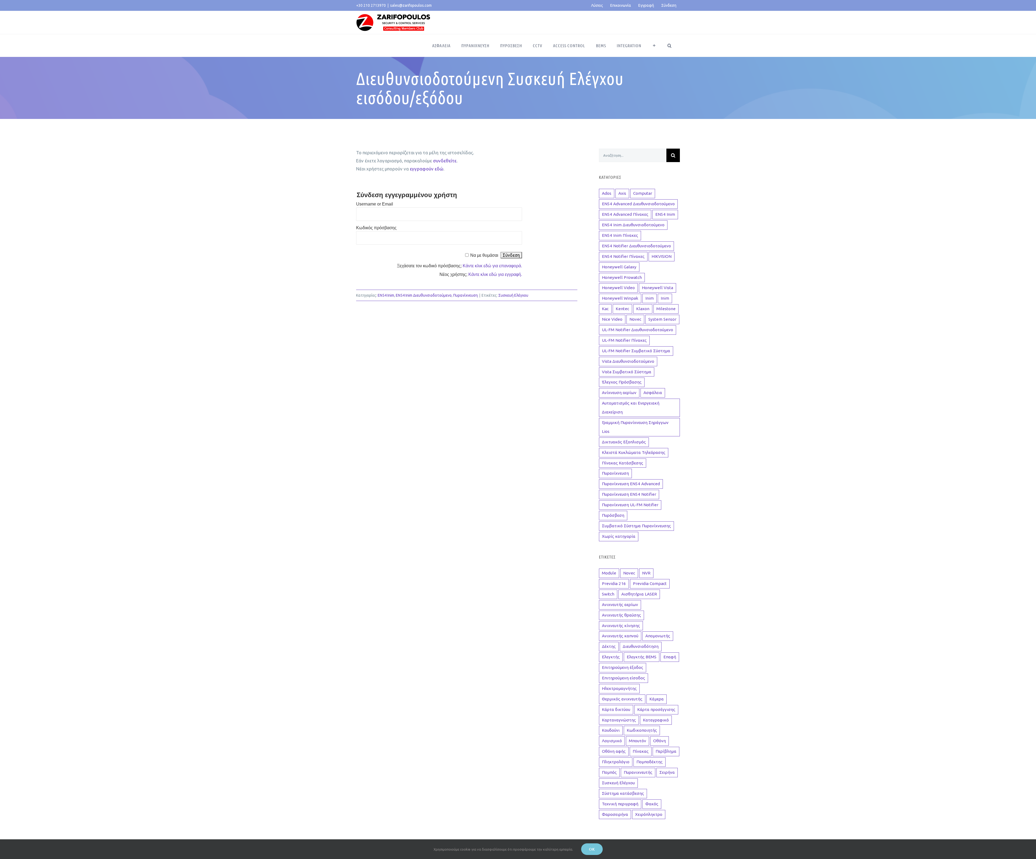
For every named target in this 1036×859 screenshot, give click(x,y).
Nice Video (612, 319)
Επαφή (669, 657)
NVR (646, 573)
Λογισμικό (612, 740)
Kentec (622, 308)
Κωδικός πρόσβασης (376, 227)
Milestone (666, 308)
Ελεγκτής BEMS (641, 657)
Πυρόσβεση (613, 515)
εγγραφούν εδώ (426, 168)
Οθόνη (659, 740)
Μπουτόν (637, 740)
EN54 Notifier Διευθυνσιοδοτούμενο (636, 246)
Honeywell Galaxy (619, 267)
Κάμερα (656, 699)
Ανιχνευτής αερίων (620, 604)
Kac (605, 308)
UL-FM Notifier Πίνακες (624, 340)
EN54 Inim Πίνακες (620, 235)
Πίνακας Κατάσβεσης (622, 463)
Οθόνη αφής (614, 751)
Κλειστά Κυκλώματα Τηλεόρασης (633, 452)
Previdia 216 (614, 583)
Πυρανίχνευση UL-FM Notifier (630, 504)
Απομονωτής (657, 636)
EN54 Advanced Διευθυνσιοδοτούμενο (638, 203)
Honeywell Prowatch (622, 277)
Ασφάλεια (652, 392)
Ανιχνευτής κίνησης (621, 625)
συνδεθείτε (444, 160)
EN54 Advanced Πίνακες (625, 214)
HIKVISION (662, 256)
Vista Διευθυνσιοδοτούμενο (628, 361)
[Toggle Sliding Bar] (654, 45)
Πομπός (609, 772)
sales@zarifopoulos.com (411, 5)
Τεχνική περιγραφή (620, 804)
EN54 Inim (386, 295)
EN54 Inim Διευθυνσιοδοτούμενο (424, 295)
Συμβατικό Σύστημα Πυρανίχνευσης (636, 525)
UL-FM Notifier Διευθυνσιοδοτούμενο (637, 329)
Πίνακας (641, 751)
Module (609, 573)
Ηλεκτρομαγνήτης (619, 688)
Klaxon (642, 308)
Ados (606, 193)
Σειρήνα (667, 772)
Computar (642, 193)
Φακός (651, 804)
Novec (635, 319)
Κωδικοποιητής (642, 730)
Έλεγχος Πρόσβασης (622, 382)
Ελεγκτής (611, 657)
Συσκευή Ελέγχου (513, 295)
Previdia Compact (650, 583)
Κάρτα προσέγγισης (656, 709)
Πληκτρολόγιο (615, 761)
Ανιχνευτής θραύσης (621, 615)
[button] (669, 45)
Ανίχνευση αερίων (619, 392)
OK (592, 849)
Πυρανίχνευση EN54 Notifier (629, 494)
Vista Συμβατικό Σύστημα (626, 371)
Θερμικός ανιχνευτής (622, 699)
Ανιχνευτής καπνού (620, 636)
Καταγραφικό (656, 720)
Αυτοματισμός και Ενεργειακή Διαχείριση (630, 407)
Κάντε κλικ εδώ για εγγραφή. (495, 274)
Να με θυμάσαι (484, 255)
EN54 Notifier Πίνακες (623, 256)
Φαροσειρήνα (615, 814)
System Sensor (662, 319)
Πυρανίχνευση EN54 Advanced (631, 483)
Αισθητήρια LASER (639, 594)
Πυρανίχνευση (465, 295)
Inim (649, 298)
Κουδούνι (611, 730)
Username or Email (374, 204)
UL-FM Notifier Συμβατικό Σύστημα (636, 350)
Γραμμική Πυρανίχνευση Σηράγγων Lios (635, 427)
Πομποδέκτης (649, 761)
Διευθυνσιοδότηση (641, 646)
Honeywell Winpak (620, 298)
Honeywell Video (618, 287)
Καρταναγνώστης (619, 720)
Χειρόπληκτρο (648, 814)
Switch (608, 594)
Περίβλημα (666, 751)
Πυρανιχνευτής (638, 772)
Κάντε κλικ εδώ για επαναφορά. (492, 265)
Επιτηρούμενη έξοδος (622, 667)
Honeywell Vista (657, 287)
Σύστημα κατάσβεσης (623, 793)
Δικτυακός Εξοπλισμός (624, 442)
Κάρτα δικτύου (616, 709)
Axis (622, 193)
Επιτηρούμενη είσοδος (623, 678)
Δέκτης (609, 646)
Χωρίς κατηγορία (618, 536)
